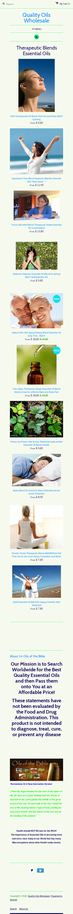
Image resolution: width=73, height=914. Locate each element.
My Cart (65, 3)
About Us (23, 908)
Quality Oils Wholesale (39, 895)
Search (13, 908)
